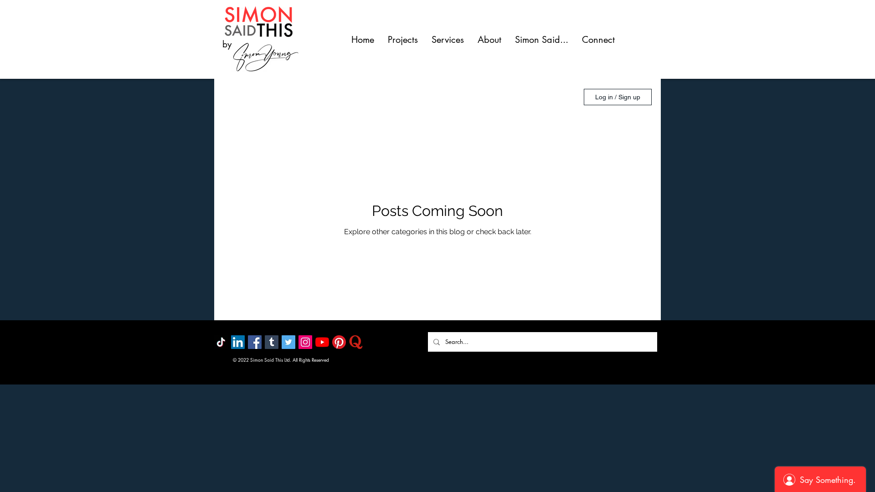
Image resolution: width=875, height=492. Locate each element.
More (479, 97)
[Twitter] (288, 342)
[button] (561, 98)
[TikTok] (221, 342)
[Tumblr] (271, 342)
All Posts (239, 97)
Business (387, 97)
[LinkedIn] (238, 342)
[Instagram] (305, 342)
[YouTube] (322, 342)
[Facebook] (255, 342)
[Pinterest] (339, 342)
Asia (282, 97)
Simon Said (330, 97)
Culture (437, 97)
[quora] (356, 342)
